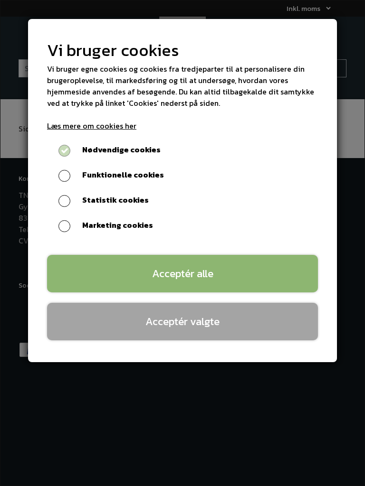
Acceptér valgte (182, 321)
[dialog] (182, 243)
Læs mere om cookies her (91, 125)
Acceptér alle (182, 273)
